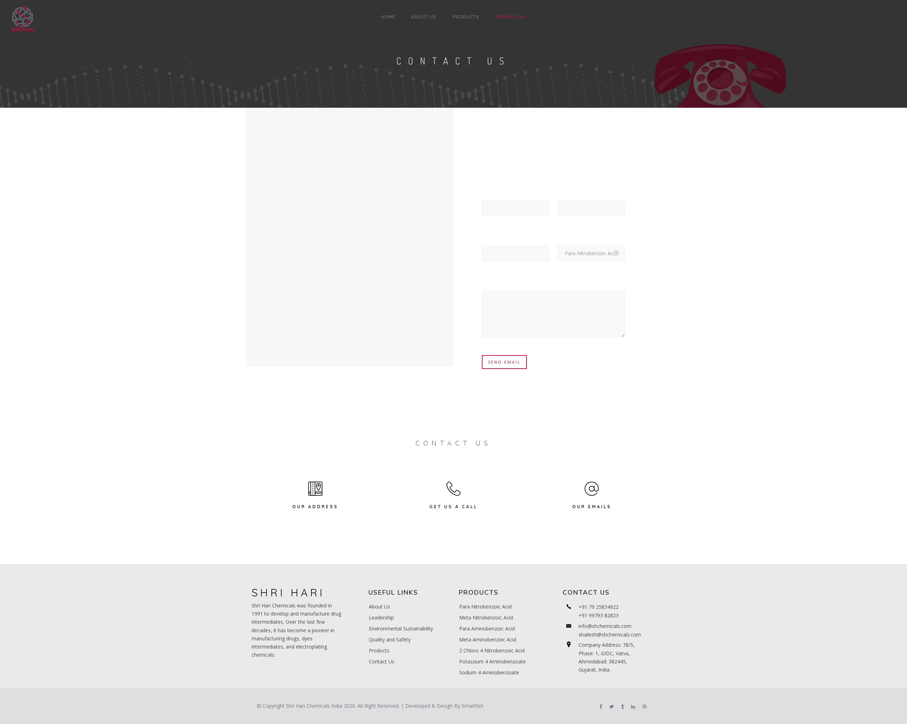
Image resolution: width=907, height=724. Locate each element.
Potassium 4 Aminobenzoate (492, 661)
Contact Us (381, 661)
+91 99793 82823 (599, 615)
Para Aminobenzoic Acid (487, 628)
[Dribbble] (644, 707)
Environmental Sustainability (401, 628)
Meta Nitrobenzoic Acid (486, 617)
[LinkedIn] (633, 707)
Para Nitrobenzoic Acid (485, 606)
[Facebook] (601, 707)
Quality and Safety (390, 639)
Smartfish (473, 705)
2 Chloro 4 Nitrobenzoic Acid (492, 650)
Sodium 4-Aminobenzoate (489, 672)
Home (388, 17)
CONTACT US (511, 17)
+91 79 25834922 (599, 607)
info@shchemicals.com (605, 626)
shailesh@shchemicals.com (610, 634)
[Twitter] (612, 707)
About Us (423, 17)
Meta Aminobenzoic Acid (487, 639)
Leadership (381, 617)
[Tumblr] (622, 707)
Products (466, 17)
